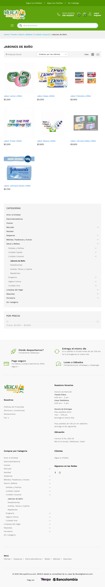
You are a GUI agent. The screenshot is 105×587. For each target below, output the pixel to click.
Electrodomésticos (14, 219)
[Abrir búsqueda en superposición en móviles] (58, 25)
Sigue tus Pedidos (34, 3)
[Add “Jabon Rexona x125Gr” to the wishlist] (58, 137)
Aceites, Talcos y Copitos (21, 269)
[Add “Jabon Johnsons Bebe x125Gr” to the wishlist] (92, 137)
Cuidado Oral (14, 286)
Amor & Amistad (13, 215)
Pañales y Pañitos (16, 248)
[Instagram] (59, 472)
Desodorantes (16, 265)
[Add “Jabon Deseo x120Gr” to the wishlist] (58, 92)
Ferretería (10, 298)
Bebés (47, 559)
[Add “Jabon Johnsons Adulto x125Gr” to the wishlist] (25, 181)
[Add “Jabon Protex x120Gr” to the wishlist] (25, 137)
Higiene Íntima (14, 281)
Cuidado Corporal (16, 256)
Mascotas (10, 294)
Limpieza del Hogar (14, 290)
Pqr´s (6, 418)
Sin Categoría (12, 302)
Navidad (9, 231)
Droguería (12, 277)
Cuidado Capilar (15, 252)
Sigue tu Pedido (61, 458)
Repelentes (15, 273)
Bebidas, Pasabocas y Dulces (19, 240)
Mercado (10, 227)
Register (97, 15)
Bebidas (56, 559)
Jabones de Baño (17, 261)
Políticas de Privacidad (14, 407)
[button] (13, 92)
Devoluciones (9, 414)
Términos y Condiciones (14, 410)
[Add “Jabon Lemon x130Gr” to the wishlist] (25, 92)
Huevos (9, 223)
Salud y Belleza (13, 244)
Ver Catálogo (73, 3)
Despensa (10, 235)
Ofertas (7, 559)
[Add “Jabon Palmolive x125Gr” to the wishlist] (92, 92)
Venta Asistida (68, 13)
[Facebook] (55, 472)
